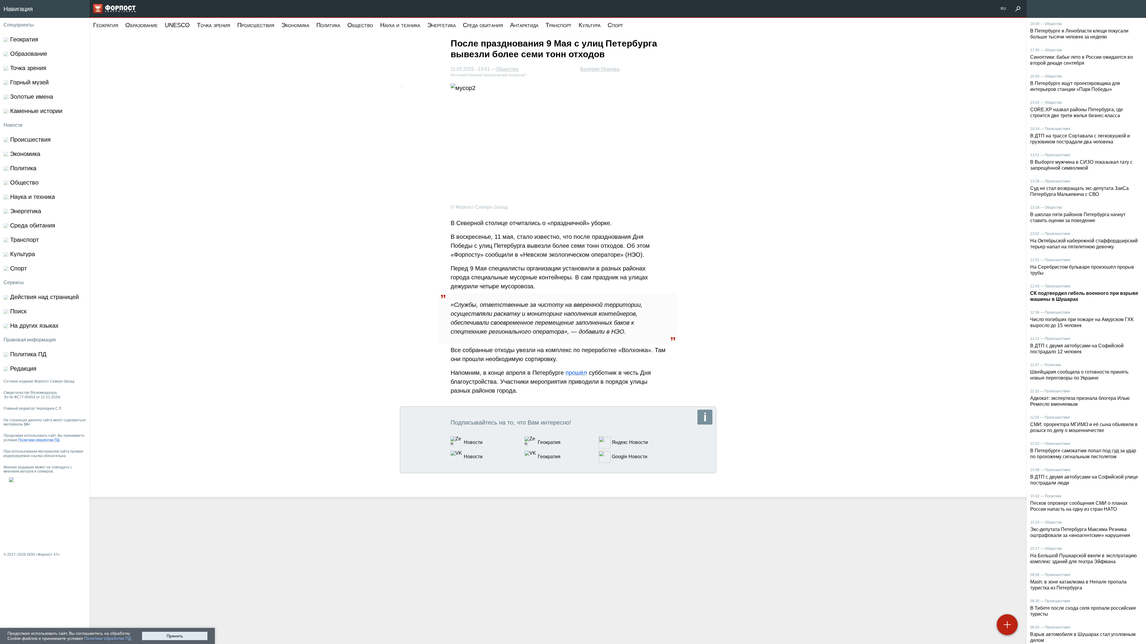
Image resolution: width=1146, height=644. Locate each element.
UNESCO (177, 25)
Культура (589, 25)
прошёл (576, 372)
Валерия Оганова (600, 69)
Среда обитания (483, 25)
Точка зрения (213, 25)
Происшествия (255, 25)
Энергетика (441, 25)
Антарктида (524, 25)
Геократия (105, 25)
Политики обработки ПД (107, 638)
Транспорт (559, 25)
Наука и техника (400, 25)
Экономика (295, 25)
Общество (360, 25)
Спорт (615, 25)
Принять (175, 636)
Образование (141, 25)
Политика (328, 25)
